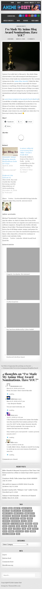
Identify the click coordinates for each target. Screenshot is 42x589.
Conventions (11, 16)
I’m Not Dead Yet (12, 302)
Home (12, 2)
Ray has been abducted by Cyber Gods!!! (20, 329)
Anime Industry (29, 513)
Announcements (21, 26)
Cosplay (23, 521)
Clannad (32, 516)
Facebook (18, 198)
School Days (19, 531)
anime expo (6, 511)
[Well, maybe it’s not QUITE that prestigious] (21, 70)
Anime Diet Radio (26, 508)
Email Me (5, 240)
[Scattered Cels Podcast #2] (11, 184)
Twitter (10, 198)
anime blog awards (14, 201)
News (18, 20)
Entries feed (6, 558)
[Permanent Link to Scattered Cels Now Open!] (23, 355)
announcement (27, 201)
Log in (4, 554)
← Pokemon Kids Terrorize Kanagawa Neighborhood (19, 368)
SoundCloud (31, 238)
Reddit (23, 198)
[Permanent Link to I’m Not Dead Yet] (23, 299)
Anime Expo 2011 (18, 513)
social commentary (9, 534)
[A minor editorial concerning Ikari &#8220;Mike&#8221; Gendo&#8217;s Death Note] (28, 160)
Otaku (24, 529)
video (18, 534)
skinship (32, 531)
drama (30, 521)
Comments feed (7, 562)
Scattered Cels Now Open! (16, 357)
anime (10, 508)
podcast (35, 529)
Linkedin (34, 198)
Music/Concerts (8, 20)
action (5, 508)
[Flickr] (26, 15)
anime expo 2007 (16, 511)
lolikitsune (14, 399)
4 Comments (31, 39)
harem (35, 524)
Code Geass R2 (14, 518)
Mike (12, 442)
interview (12, 526)
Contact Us (27, 2)
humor (5, 526)
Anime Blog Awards (21, 81)
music (4, 529)
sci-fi (26, 531)
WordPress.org (7, 565)
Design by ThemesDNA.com (10, 586)
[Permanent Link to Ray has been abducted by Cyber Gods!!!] (23, 327)
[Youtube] (29, 15)
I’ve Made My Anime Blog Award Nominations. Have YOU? (21, 32)
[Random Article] (35, 15)
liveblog (24, 526)
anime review (6, 516)
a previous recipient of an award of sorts (18, 99)
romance (11, 531)
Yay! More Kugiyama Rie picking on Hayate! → (17, 366)
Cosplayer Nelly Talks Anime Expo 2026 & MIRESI (19, 478)
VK (27, 198)
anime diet (17, 508)
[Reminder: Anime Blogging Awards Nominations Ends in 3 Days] (10, 151)
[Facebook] (23, 15)
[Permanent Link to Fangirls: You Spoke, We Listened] (23, 272)
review (5, 531)
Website (5, 238)
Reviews (25, 20)
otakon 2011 (16, 529)
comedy (23, 518)
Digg (29, 198)
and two (36, 99)
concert (29, 518)
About (19, 2)
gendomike (10, 39)
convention (6, 521)
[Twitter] (20, 15)
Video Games (35, 20)
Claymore (6, 518)
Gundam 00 (28, 524)
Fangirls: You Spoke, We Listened (18, 274)
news (9, 529)
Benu (12, 415)
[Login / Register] (38, 15)
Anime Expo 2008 (27, 511)
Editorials (6, 524)
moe (35, 526)
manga (30, 526)
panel (29, 529)
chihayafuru (15, 516)
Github (24, 238)
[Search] (32, 15)
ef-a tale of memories (17, 524)
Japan (18, 526)
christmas (24, 516)
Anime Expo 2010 (7, 513)
